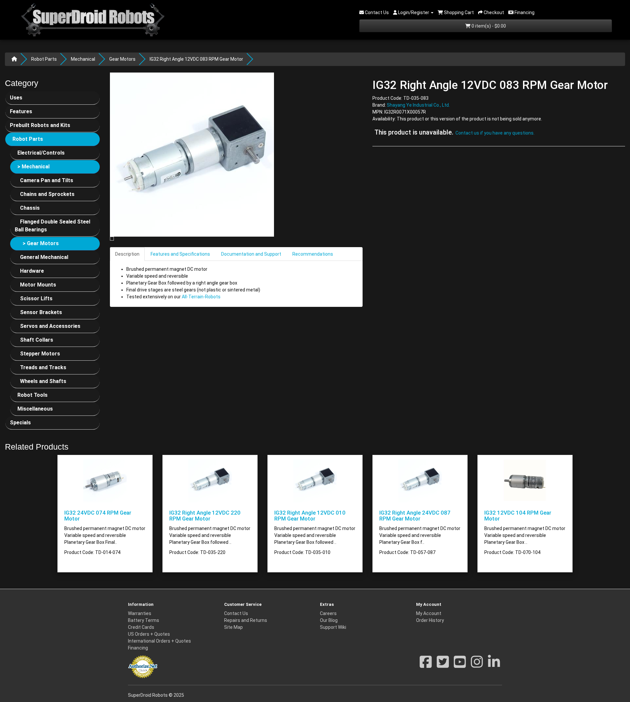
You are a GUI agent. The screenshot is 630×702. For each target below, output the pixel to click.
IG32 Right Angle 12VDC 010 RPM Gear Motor (310, 515)
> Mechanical (33, 166)
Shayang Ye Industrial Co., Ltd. (418, 105)
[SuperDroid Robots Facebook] (426, 665)
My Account (428, 613)
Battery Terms (143, 620)
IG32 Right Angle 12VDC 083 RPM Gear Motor (196, 59)
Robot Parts (44, 59)
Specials (20, 422)
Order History (430, 620)
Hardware (32, 271)
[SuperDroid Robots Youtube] (460, 665)
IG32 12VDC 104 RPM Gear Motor (517, 515)
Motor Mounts (38, 285)
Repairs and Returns (245, 620)
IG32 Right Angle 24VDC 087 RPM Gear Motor (415, 515)
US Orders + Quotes (149, 634)
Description (127, 254)
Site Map (233, 627)
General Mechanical (44, 257)
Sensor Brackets (41, 312)
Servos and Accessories (50, 326)
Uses (16, 98)
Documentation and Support (251, 254)
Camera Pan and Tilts (46, 180)
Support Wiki (333, 627)
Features (21, 111)
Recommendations (312, 254)
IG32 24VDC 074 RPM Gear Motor (97, 515)
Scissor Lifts (36, 298)
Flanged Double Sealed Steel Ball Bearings (52, 226)
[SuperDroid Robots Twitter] (443, 665)
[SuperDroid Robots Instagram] (477, 665)
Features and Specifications (180, 254)
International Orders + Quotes (159, 641)
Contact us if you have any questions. (495, 133)
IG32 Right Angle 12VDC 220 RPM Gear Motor (205, 515)
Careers (328, 613)
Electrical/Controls (41, 153)
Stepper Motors (40, 354)
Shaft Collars (36, 340)
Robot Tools (32, 395)
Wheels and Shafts (43, 381)
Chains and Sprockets (47, 194)
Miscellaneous (35, 409)
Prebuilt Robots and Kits (40, 125)
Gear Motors (122, 59)
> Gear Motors (41, 243)
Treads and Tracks (43, 367)
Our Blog (329, 620)
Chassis (30, 208)
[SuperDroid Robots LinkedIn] (494, 665)
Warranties (139, 613)
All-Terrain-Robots (201, 296)
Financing (138, 647)
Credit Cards (141, 627)
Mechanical (83, 59)
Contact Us (236, 613)
